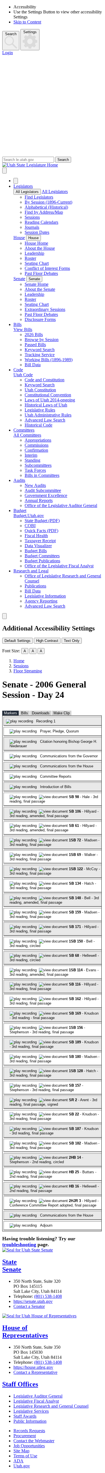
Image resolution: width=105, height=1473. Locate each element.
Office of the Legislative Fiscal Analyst (59, 565)
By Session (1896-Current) (48, 202)
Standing (32, 460)
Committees (23, 430)
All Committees (27, 435)
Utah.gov (21, 1466)
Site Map (21, 1450)
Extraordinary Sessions (45, 309)
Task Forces (35, 470)
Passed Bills (35, 344)
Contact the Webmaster (33, 1440)
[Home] (52, 165)
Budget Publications (42, 560)
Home (18, 660)
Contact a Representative (35, 1372)
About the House (40, 248)
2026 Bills (34, 334)
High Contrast (47, 641)
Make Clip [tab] (61, 713)
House (19, 237)
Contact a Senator (29, 1306)
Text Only (72, 641)
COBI (30, 525)
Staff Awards (24, 1416)
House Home (36, 243)
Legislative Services (31, 1411)
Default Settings (17, 641)
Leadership (34, 253)
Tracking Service (40, 354)
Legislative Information (45, 596)
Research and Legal (30, 570)
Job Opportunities (29, 1445)
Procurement (24, 1435)
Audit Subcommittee (43, 490)
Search (11, 34)
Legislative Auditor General (37, 1396)
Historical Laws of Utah (46, 405)
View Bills (22, 329)
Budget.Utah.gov (28, 515)
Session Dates (37, 232)
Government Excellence (46, 495)
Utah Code (23, 374)
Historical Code (38, 425)
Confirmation (36, 450)
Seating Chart (37, 263)
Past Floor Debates (41, 273)
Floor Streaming (27, 670)
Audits (19, 480)
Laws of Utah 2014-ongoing (50, 400)
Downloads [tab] (41, 713)
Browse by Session (42, 339)
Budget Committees (42, 555)
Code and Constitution (44, 379)
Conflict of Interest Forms (47, 268)
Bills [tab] (24, 713)
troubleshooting (19, 1244)
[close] (4, 616)
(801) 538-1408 (48, 1296)
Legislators (23, 186)
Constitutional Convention (48, 394)
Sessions (32, 217)
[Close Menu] (15, 181)
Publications (35, 586)
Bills (17, 324)
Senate (19, 278)
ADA (18, 1460)
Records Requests (29, 1430)
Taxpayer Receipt (40, 540)
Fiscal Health (36, 535)
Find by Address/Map (44, 212)
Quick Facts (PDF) (41, 530)
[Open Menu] (4, 170)
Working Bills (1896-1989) (49, 359)
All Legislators (27, 192)
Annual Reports (39, 500)
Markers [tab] (10, 713)
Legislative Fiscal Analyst (36, 1401)
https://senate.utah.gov (33, 1301)
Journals (32, 227)
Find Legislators (39, 197)
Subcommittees (38, 465)
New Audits (35, 485)
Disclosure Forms (40, 319)
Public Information (29, 1421)
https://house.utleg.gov (33, 1367)
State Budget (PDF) (42, 520)
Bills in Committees (42, 475)
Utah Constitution (40, 389)
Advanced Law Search (45, 420)
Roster (30, 258)
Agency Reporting (41, 601)
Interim (31, 455)
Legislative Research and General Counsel (50, 1406)
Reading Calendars (41, 222)
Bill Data (33, 364)
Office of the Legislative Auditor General (61, 505)
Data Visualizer (38, 545)
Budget (19, 510)
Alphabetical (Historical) (46, 207)
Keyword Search (40, 349)
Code (18, 369)
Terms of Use (25, 1455)
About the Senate (40, 289)
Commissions (36, 445)
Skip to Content (27, 22)
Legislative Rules (40, 410)
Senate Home (36, 284)
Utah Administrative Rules (48, 415)
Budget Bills (36, 550)
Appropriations (38, 440)
